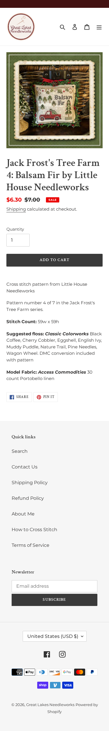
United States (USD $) (52, 636)
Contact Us (24, 467)
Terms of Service (30, 545)
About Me (23, 514)
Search (20, 451)
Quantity (15, 229)
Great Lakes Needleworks (50, 704)
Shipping (16, 209)
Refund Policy (28, 498)
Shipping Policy (30, 482)
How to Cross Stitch (34, 529)
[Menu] (99, 26)
